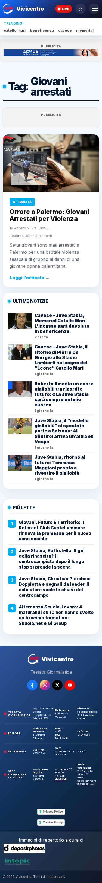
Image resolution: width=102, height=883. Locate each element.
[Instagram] (45, 685)
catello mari (15, 30)
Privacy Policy (53, 811)
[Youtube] (70, 685)
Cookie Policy (53, 822)
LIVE (65, 9)
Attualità (22, 202)
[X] (57, 685)
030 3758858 (61, 777)
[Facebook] (32, 685)
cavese (65, 30)
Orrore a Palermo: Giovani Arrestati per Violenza (49, 215)
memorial (85, 30)
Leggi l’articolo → (30, 277)
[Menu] (94, 9)
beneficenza (42, 30)
